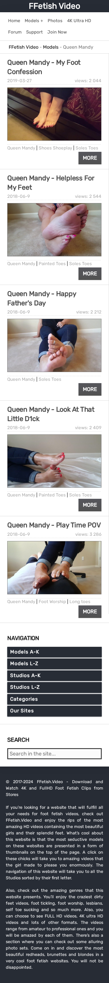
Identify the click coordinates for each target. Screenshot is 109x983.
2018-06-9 (18, 196)
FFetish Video (54, 6)
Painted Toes (52, 263)
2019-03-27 (19, 80)
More (90, 158)
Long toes (79, 601)
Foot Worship (52, 601)
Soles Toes (87, 148)
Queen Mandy (21, 148)
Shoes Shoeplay (55, 148)
